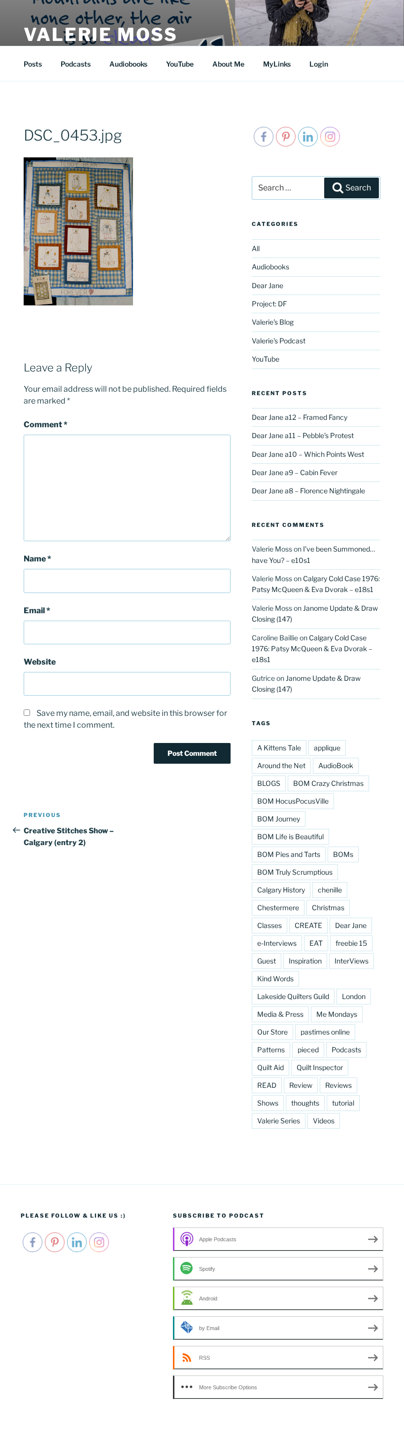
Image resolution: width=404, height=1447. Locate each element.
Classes (269, 925)
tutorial (343, 1103)
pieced (308, 1049)
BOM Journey (278, 819)
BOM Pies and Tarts (288, 854)
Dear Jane (267, 285)
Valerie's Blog (273, 322)
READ (266, 1085)
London (354, 996)
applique (327, 747)
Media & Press (280, 1014)
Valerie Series (278, 1120)
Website (40, 662)
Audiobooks (128, 64)
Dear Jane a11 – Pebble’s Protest (303, 435)
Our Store (272, 1032)
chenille (330, 890)
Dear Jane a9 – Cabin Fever (294, 472)
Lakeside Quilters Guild (293, 996)
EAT (316, 943)
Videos (324, 1120)
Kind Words (275, 978)
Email (37, 610)
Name (37, 558)
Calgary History (281, 890)
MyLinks (277, 64)
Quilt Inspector (320, 1067)
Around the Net (281, 765)
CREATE (308, 925)
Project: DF (269, 303)
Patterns (271, 1049)
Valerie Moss (101, 34)
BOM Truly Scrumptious (295, 872)
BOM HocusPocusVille (293, 801)
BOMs (343, 854)
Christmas (328, 907)
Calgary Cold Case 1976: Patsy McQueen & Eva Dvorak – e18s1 (312, 648)
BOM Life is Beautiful (290, 836)
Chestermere (278, 907)
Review (300, 1085)
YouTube (180, 64)
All (256, 248)
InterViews (352, 961)
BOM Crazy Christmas (328, 783)
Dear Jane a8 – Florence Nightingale (308, 490)
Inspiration (305, 961)
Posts (33, 64)
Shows (267, 1103)
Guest (266, 961)
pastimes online (325, 1032)
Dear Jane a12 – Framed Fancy (299, 417)
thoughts (305, 1103)
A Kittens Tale (279, 747)
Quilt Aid (270, 1067)
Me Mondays (336, 1014)
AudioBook (335, 765)
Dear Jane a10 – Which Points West (308, 454)
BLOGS (268, 783)
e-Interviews (277, 943)
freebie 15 (351, 943)
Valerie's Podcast (278, 340)
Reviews (338, 1085)
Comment (45, 424)
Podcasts (76, 64)
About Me (228, 64)
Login (318, 64)
